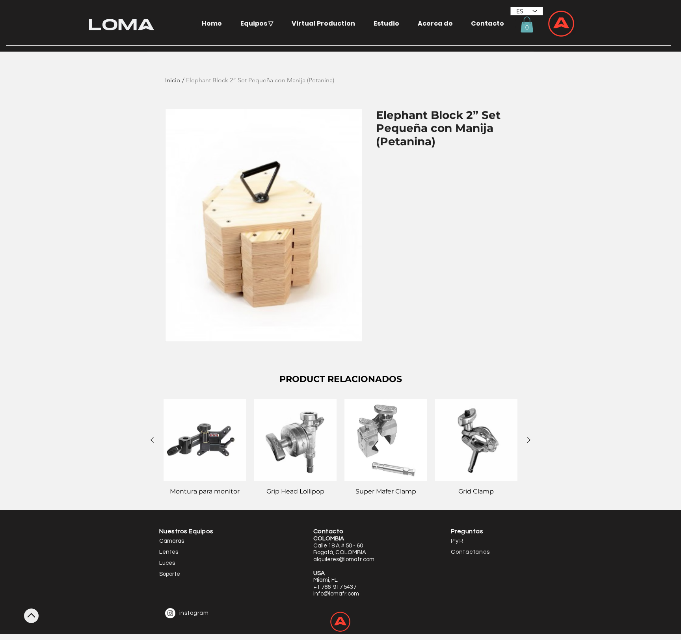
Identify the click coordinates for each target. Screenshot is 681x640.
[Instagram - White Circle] (170, 613)
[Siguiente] (529, 440)
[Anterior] (152, 440)
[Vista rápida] (205, 440)
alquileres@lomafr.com (343, 559)
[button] (259, 23)
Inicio (172, 80)
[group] (340, 451)
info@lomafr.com (336, 594)
